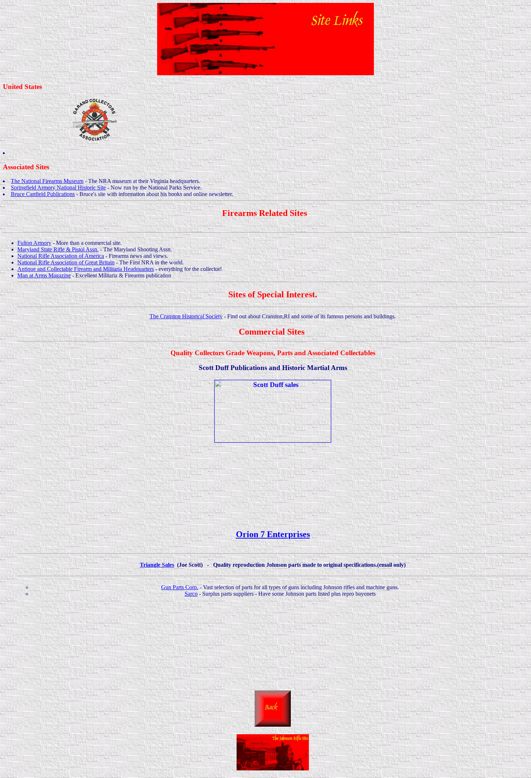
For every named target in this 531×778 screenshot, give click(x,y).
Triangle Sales (157, 565)
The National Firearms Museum (47, 181)
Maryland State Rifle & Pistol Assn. (58, 249)
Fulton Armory (34, 243)
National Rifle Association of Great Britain (66, 262)
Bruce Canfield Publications (43, 194)
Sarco (191, 594)
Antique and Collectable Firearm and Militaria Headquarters (85, 269)
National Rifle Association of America (60, 256)
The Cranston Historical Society (186, 316)
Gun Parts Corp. (179, 587)
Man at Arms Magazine (44, 275)
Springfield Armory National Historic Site (58, 187)
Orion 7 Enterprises (273, 534)
